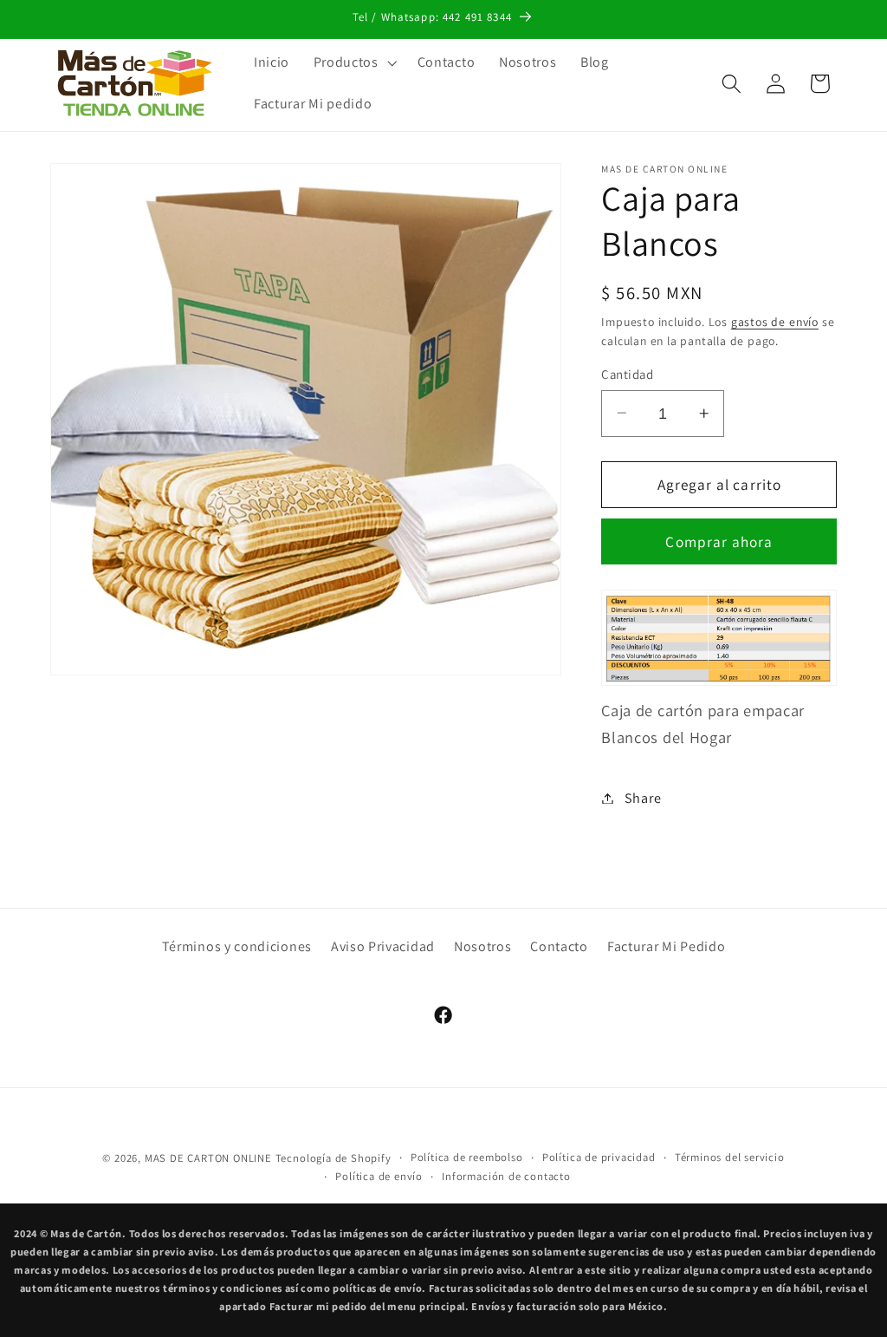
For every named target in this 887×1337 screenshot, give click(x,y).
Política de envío (379, 1176)
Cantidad (627, 374)
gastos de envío (775, 321)
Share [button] (643, 798)
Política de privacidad (599, 1157)
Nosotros (483, 946)
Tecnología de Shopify (333, 1158)
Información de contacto (506, 1176)
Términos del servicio (730, 1157)
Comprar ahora (719, 541)
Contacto (559, 946)
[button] (353, 62)
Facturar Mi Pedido (666, 946)
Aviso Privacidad (383, 946)
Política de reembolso (467, 1157)
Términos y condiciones (237, 946)
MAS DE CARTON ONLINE (208, 1158)
